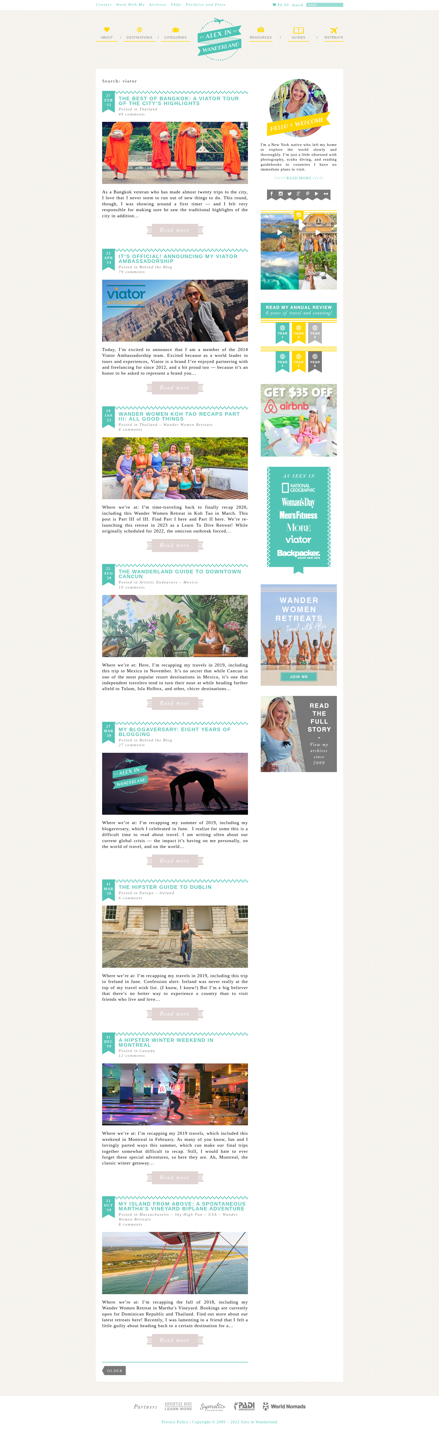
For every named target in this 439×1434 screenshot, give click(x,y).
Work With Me (130, 5)
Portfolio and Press (206, 5)
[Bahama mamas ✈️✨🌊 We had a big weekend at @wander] (280, 271)
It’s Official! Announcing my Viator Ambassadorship (178, 259)
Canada (147, 1051)
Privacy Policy (176, 1422)
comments (132, 114)
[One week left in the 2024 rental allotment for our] (318, 232)
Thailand (148, 109)
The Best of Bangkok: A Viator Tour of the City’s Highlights (179, 101)
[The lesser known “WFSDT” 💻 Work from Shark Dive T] (318, 271)
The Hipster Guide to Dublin (165, 887)
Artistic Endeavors (158, 582)
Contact (104, 5)
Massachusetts (154, 1214)
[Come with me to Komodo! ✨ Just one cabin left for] (280, 232)
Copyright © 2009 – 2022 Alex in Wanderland (234, 1422)
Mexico (190, 582)
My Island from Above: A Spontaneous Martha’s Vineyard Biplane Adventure (182, 1206)
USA (212, 1214)
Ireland (167, 893)
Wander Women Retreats (188, 425)
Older (115, 1371)
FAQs (176, 5)
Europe (146, 893)
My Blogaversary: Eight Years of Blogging (175, 732)
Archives (158, 5)
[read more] (175, 153)
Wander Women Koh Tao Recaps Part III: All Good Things (179, 416)
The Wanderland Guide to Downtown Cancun (180, 574)
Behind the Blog (156, 267)
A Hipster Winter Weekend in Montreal (166, 1042)
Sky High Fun (189, 1214)
